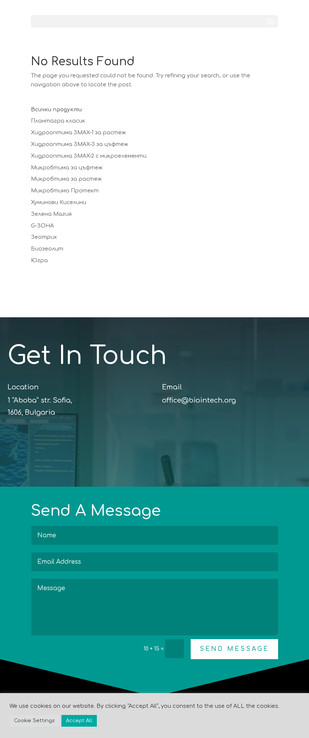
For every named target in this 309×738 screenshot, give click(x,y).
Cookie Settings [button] (34, 720)
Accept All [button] (79, 720)
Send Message (234, 649)
